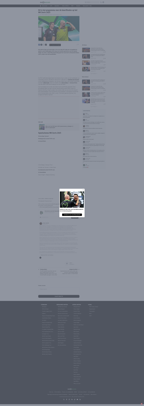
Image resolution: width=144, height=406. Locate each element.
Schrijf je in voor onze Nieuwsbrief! (72, 214)
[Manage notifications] (142, 404)
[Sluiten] (83, 190)
